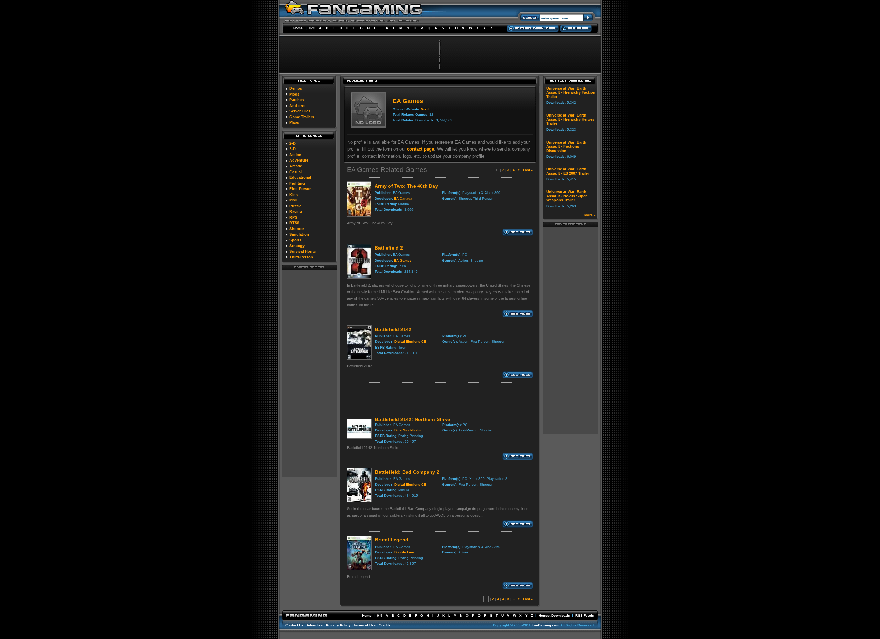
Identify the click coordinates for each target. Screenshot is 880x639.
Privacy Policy (338, 625)
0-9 (312, 28)
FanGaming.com (545, 625)
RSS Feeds (584, 615)
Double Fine (404, 552)
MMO (294, 200)
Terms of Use (365, 625)
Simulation (299, 234)
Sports (295, 240)
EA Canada (403, 198)
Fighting (297, 183)
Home (298, 28)
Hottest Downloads (554, 615)
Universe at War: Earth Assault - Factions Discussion (566, 146)
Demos (295, 88)
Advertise (315, 625)
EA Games (403, 260)
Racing (295, 211)
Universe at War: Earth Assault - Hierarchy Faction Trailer (570, 92)
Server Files (299, 111)
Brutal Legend (391, 539)
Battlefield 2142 (393, 329)
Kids (293, 194)
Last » (528, 170)
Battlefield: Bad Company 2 (407, 472)
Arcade (295, 166)
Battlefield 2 (389, 248)
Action (295, 155)
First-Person (300, 189)
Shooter (296, 229)
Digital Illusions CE (410, 341)
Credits (385, 625)
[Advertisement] (309, 373)
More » (590, 215)
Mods (294, 94)
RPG (293, 217)
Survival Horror (303, 251)
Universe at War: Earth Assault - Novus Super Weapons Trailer (566, 196)
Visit (425, 109)
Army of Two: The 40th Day (406, 186)
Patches (296, 100)
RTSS (294, 223)
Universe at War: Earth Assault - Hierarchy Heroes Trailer (570, 119)
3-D (292, 149)
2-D (292, 143)
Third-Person (301, 257)
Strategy (297, 246)
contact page (420, 149)
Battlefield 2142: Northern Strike (412, 419)
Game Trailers (301, 117)
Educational (300, 177)
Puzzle (295, 206)
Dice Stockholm (407, 430)
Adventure (298, 160)
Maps (294, 122)
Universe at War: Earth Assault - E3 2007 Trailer (567, 171)
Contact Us (294, 625)
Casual (295, 172)
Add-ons (297, 105)
